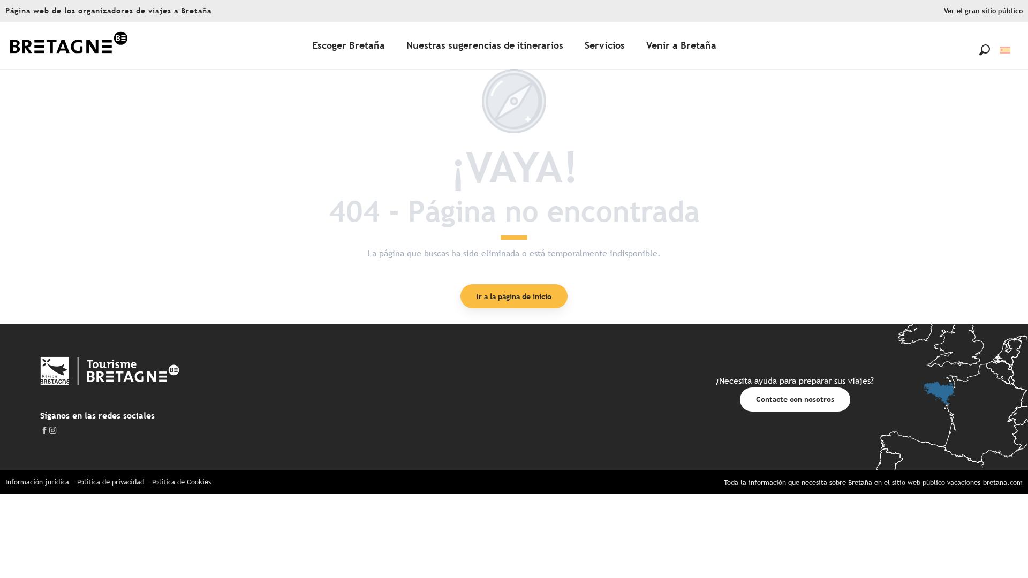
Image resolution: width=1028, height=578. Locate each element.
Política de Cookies (181, 482)
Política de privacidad (110, 482)
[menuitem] (68, 45)
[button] (984, 49)
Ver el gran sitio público (983, 11)
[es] (1005, 50)
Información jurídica (37, 482)
